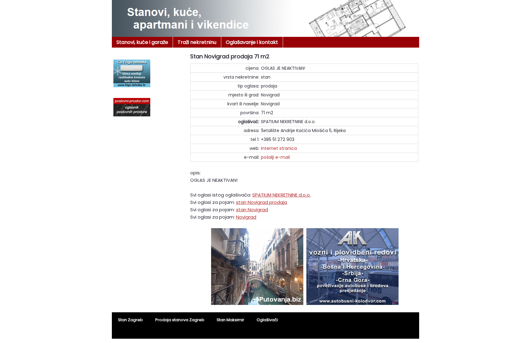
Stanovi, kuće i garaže (142, 42)
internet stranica (279, 148)
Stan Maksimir (230, 320)
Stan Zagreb (130, 320)
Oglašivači (267, 320)
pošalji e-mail (275, 157)
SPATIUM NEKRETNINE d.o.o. (281, 195)
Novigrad (246, 217)
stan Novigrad (252, 209)
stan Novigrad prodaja (261, 202)
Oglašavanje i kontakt (252, 42)
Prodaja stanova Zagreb (179, 320)
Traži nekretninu (197, 42)
